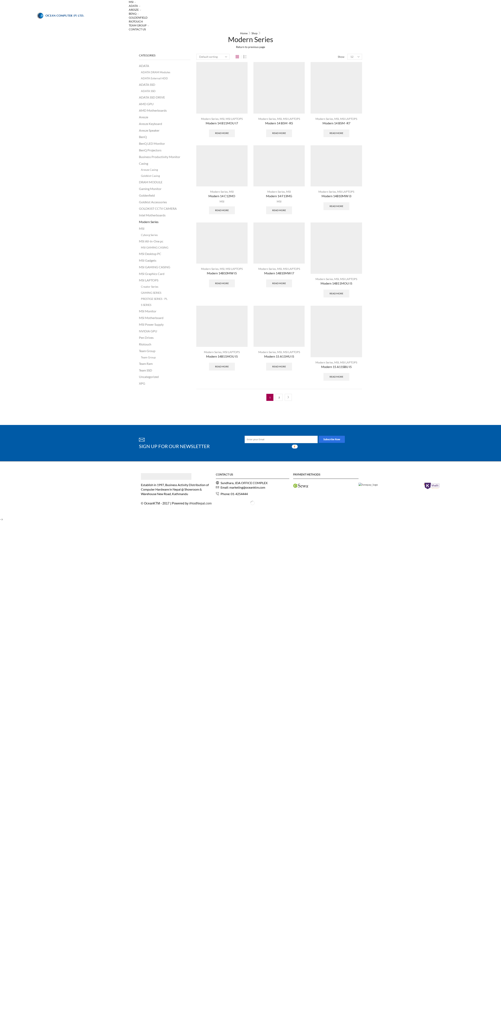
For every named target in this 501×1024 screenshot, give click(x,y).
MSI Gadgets (147, 260)
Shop (254, 33)
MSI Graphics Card (151, 274)
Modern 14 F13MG (279, 196)
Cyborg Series (149, 235)
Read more (222, 133)
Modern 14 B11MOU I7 (222, 123)
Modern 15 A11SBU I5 (336, 367)
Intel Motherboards (152, 215)
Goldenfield (138, 17)
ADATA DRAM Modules (155, 72)
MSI (222, 118)
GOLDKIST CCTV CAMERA (158, 208)
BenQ (132, 13)
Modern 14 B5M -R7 (336, 123)
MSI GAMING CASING (154, 247)
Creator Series (149, 286)
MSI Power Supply (151, 324)
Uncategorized (149, 377)
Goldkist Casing (150, 175)
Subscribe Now (331, 439)
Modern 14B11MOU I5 (336, 283)
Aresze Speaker (149, 130)
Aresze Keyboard (150, 124)
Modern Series (210, 118)
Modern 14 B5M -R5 (279, 123)
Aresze (134, 9)
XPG (142, 383)
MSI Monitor (147, 311)
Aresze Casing (149, 169)
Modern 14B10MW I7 (279, 273)
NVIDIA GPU (148, 331)
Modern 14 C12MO (221, 196)
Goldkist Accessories (153, 202)
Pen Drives (146, 337)
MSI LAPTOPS (234, 118)
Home (244, 33)
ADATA (133, 5)
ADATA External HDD (154, 78)
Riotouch (136, 21)
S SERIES (146, 304)
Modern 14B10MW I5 (222, 273)
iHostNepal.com (200, 503)
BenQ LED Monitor (152, 143)
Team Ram (146, 363)
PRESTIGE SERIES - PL (154, 298)
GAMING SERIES (151, 292)
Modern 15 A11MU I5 (279, 356)
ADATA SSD (147, 84)
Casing (143, 163)
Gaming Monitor (150, 189)
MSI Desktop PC (150, 254)
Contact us (137, 29)
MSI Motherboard (151, 318)
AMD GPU (146, 104)
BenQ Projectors (150, 150)
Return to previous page (250, 47)
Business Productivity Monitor (159, 157)
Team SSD (145, 370)
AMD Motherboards (153, 110)
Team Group (138, 25)
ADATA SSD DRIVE (152, 97)
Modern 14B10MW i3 (336, 196)
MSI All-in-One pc (151, 241)
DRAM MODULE (150, 182)
